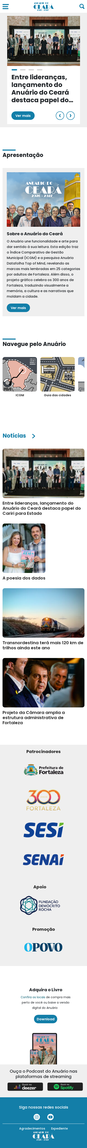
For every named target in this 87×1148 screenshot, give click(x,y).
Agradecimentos (32, 1128)
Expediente (59, 1128)
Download (45, 1019)
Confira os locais (33, 997)
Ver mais (23, 115)
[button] (14, 69)
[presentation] (60, 115)
